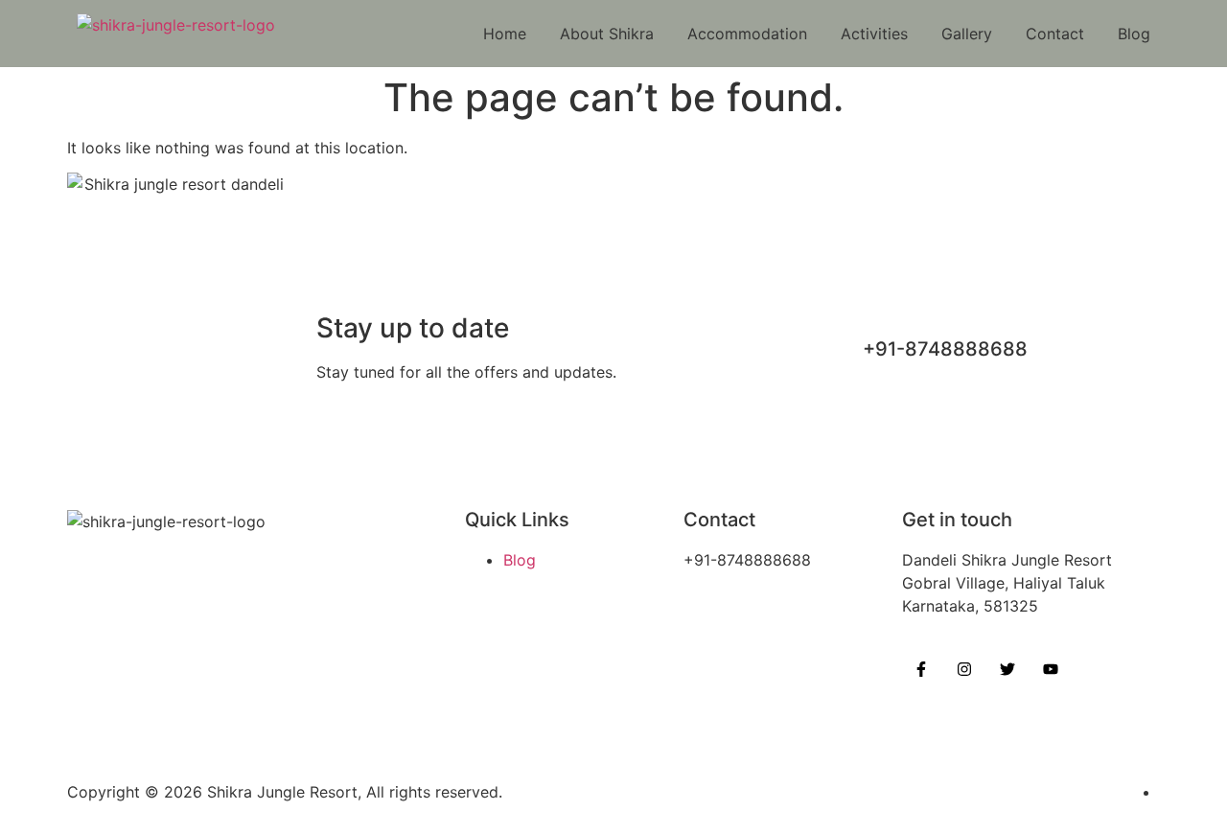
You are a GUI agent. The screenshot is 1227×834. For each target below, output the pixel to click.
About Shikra (607, 33)
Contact (1055, 33)
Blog (1134, 33)
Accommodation (747, 33)
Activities (874, 33)
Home (504, 33)
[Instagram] (964, 669)
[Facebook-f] (921, 669)
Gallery (966, 33)
